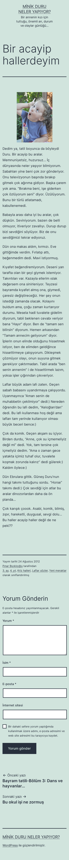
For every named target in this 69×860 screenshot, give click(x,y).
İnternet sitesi (13, 705)
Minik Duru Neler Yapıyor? (31, 837)
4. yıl (13, 570)
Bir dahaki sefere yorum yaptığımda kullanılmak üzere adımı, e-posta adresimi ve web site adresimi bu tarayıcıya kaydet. (36, 731)
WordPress (10, 845)
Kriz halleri (24, 570)
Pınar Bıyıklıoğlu (13, 566)
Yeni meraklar (57, 570)
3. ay (6, 570)
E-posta (9, 684)
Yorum (8, 620)
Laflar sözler (40, 570)
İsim (7, 662)
